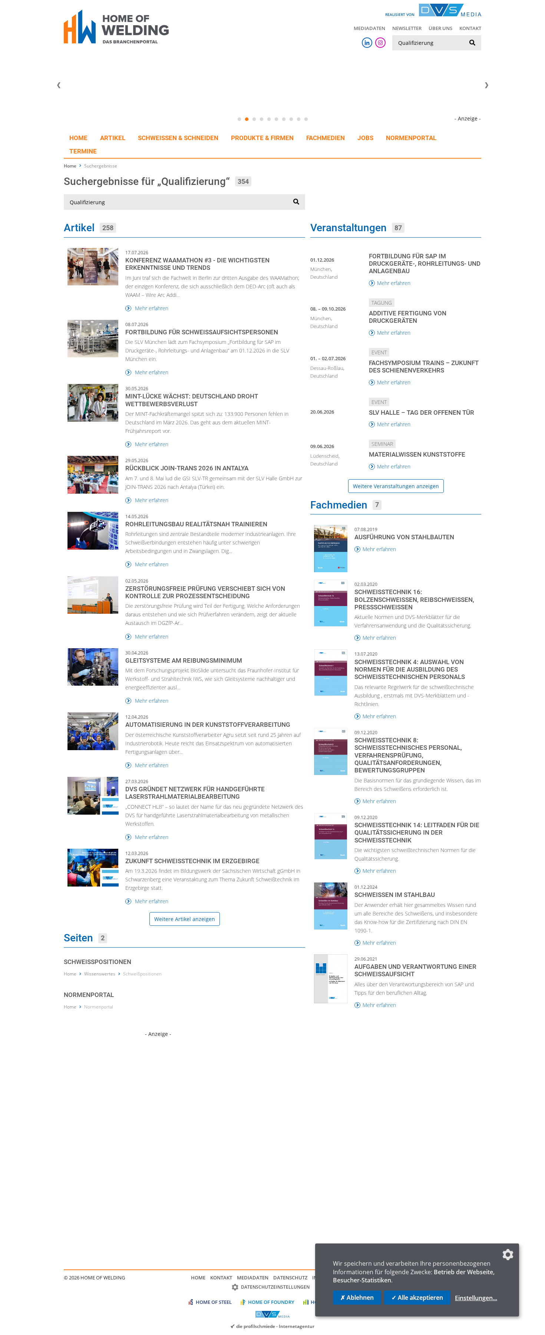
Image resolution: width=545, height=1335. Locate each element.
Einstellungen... (476, 1298)
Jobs (365, 138)
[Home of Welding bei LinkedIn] (367, 42)
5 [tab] (268, 119)
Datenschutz (290, 1277)
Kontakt (470, 28)
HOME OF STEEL (214, 1302)
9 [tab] (298, 119)
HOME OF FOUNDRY (271, 1302)
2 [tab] (246, 119)
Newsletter (407, 28)
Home (78, 138)
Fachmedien (325, 138)
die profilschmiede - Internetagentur (275, 1326)
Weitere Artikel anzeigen (184, 918)
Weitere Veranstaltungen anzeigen (396, 486)
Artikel (112, 138)
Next (486, 85)
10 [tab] (306, 119)
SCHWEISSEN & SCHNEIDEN (178, 138)
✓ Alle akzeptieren (417, 1297)
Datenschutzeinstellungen (275, 1287)
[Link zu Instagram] (380, 42)
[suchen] (472, 43)
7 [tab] (283, 119)
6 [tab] (276, 119)
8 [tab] (291, 119)
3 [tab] (254, 119)
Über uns (440, 28)
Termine (83, 151)
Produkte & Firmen (262, 138)
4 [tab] (261, 119)
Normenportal (411, 138)
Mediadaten (369, 28)
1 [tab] (239, 119)
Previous (58, 85)
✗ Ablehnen (357, 1297)
